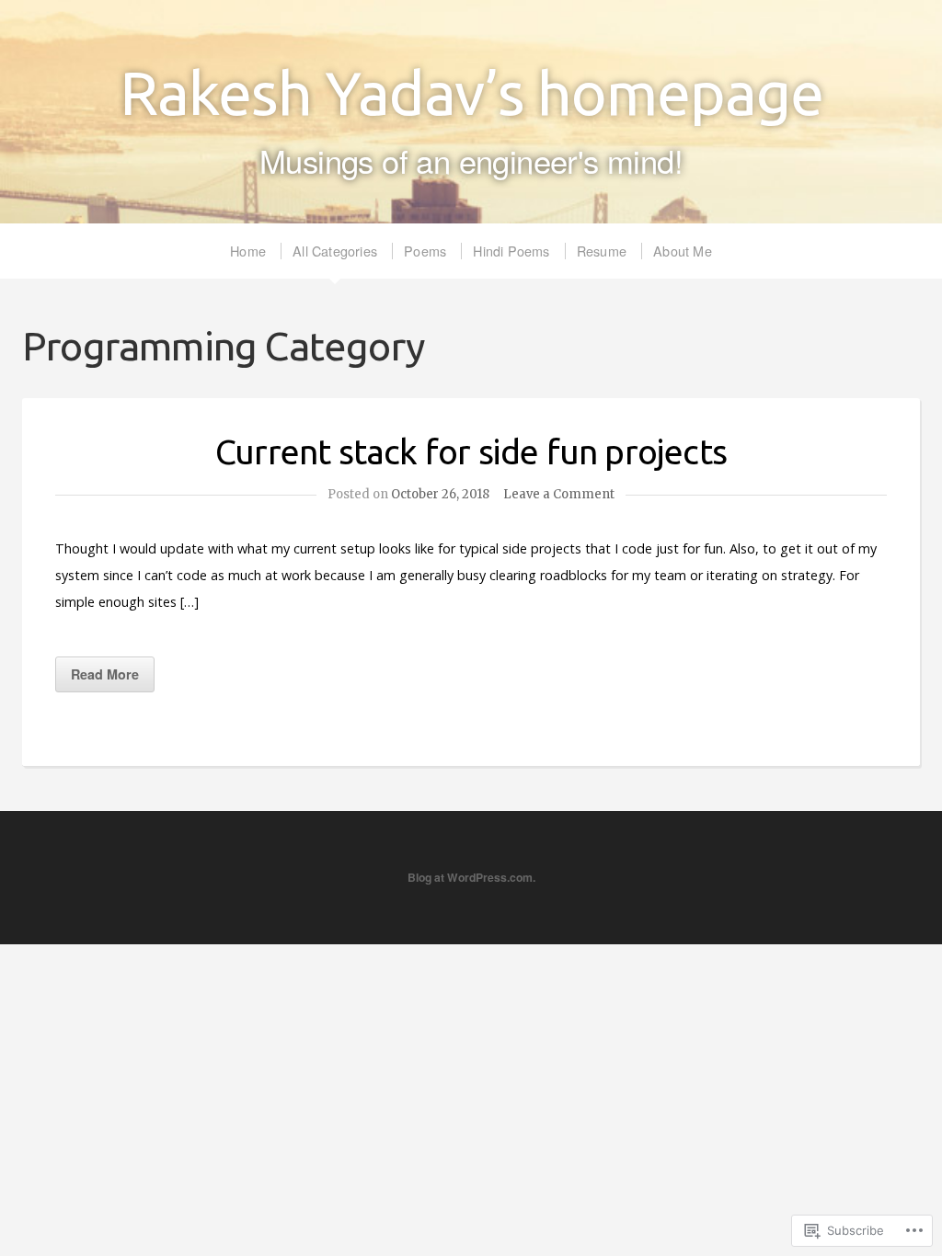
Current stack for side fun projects (471, 451)
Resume (601, 250)
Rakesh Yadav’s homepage (471, 92)
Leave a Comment (559, 494)
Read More (105, 674)
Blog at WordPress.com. (471, 877)
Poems (425, 250)
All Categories (335, 250)
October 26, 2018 (440, 494)
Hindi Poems (511, 250)
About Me (682, 250)
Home (248, 250)
